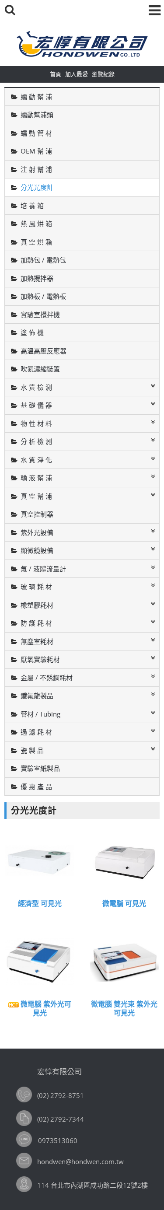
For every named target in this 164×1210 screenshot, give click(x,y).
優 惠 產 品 (36, 786)
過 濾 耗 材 (36, 731)
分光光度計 (37, 187)
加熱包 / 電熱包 (43, 259)
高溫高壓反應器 (43, 350)
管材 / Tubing (40, 714)
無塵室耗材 (37, 641)
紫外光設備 (37, 532)
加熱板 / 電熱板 (43, 296)
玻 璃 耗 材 (36, 586)
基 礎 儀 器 (36, 405)
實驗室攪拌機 (40, 314)
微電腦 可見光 (124, 903)
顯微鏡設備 (37, 550)
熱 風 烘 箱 (36, 223)
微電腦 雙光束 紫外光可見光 (124, 1008)
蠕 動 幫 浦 (36, 96)
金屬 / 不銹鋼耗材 (47, 677)
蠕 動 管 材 (36, 133)
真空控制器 (37, 514)
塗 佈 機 (32, 332)
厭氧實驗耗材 (40, 659)
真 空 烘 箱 (36, 242)
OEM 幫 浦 (36, 151)
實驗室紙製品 (40, 768)
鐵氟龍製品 (37, 695)
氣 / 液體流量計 (43, 568)
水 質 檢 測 (36, 387)
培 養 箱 (32, 205)
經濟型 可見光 (40, 903)
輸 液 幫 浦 (36, 477)
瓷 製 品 (32, 750)
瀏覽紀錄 (103, 74)
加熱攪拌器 (37, 278)
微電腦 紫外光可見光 (45, 1008)
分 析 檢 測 (36, 441)
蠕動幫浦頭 (37, 114)
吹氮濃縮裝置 (40, 368)
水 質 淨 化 (36, 459)
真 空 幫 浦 (36, 496)
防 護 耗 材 (36, 623)
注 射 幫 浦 (36, 169)
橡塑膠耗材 (37, 605)
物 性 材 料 (36, 423)
